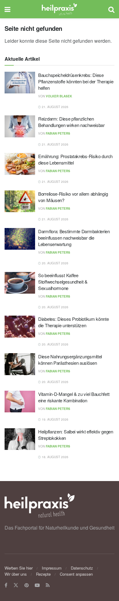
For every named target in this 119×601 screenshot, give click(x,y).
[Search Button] (111, 9)
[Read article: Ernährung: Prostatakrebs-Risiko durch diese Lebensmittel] (20, 164)
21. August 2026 (54, 107)
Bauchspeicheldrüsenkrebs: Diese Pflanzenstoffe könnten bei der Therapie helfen (75, 81)
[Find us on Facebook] (6, 585)
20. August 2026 (54, 263)
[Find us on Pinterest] (26, 585)
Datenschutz (82, 568)
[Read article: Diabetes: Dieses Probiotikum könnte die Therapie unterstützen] (20, 327)
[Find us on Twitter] (15, 585)
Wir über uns (16, 574)
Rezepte (43, 574)
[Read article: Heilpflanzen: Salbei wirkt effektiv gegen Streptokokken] (20, 439)
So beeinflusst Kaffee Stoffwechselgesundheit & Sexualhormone (63, 281)
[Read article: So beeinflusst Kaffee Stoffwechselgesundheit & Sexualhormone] (20, 283)
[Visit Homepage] (59, 9)
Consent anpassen (76, 574)
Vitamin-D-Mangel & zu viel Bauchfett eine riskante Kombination (73, 397)
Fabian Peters (58, 133)
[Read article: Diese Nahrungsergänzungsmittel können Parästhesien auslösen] (20, 364)
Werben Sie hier (19, 568)
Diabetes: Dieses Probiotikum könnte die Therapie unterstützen (73, 322)
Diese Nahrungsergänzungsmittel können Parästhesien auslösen (70, 359)
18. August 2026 (54, 457)
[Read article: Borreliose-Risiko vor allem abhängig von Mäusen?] (20, 201)
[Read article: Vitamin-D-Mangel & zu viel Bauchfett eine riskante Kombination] (20, 402)
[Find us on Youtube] (37, 585)
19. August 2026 (54, 419)
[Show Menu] (7, 9)
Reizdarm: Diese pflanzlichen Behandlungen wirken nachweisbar (71, 121)
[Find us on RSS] (48, 585)
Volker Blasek (59, 96)
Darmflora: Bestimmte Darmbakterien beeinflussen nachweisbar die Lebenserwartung (74, 237)
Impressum (52, 568)
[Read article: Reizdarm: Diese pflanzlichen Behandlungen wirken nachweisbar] (20, 126)
